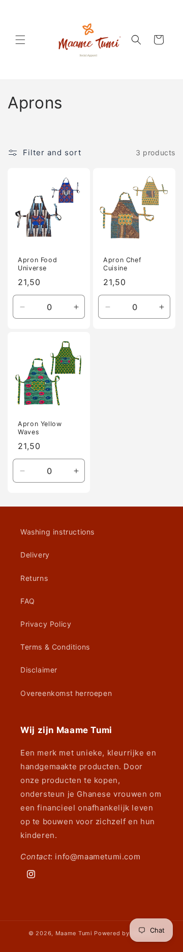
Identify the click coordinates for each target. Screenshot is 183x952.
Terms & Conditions (55, 646)
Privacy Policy (45, 624)
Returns (34, 578)
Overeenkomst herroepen (66, 693)
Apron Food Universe (37, 264)
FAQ (27, 601)
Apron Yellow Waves (40, 428)
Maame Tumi (74, 933)
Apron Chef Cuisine (122, 264)
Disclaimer (38, 669)
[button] (20, 40)
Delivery (35, 554)
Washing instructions (57, 531)
